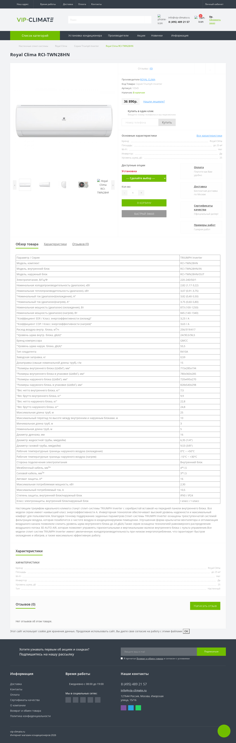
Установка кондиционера (85, 35)
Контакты (96, 4)
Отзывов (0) (80, 244)
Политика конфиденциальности (30, 716)
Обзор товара (27, 244)
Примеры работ (205, 225)
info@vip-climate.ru (134, 690)
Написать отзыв (205, 606)
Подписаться (211, 651)
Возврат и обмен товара (150, 658)
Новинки (157, 35)
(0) (151, 68)
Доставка (68, 4)
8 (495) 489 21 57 (131, 678)
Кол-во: (126, 186)
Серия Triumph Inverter (86, 46)
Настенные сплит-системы (33, 46)
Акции (141, 35)
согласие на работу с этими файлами (158, 631)
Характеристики (55, 244)
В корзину (144, 203)
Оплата (82, 4)
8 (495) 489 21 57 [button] (134, 684)
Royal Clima (61, 46)
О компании (18, 705)
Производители (118, 35)
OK (186, 631)
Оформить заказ (215, 21)
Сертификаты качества (203, 207)
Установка (129, 171)
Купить (167, 122)
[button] (22, 4)
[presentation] (14, 185)
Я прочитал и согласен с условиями (157, 658)
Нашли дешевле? (154, 101)
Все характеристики (209, 135)
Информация (180, 35)
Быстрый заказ (144, 213)
